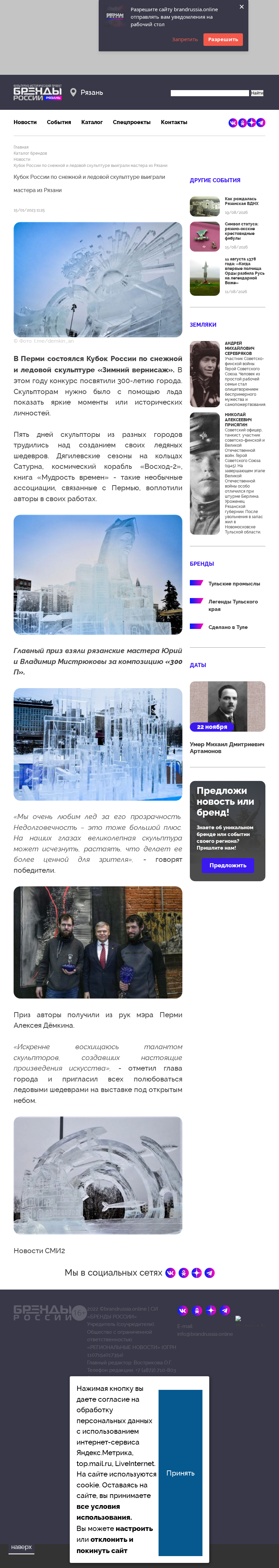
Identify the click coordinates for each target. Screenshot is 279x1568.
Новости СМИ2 (39, 1250)
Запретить (185, 39)
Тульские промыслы (234, 584)
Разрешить (223, 39)
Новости (25, 122)
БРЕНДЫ (202, 564)
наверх (21, 1546)
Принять (180, 1473)
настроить (134, 1528)
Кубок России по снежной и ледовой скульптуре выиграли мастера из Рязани (90, 165)
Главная (21, 147)
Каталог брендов (30, 153)
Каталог (92, 122)
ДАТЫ (198, 665)
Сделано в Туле (228, 627)
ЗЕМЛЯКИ (203, 325)
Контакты (174, 122)
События (59, 122)
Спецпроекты (132, 122)
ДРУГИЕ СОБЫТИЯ (215, 180)
